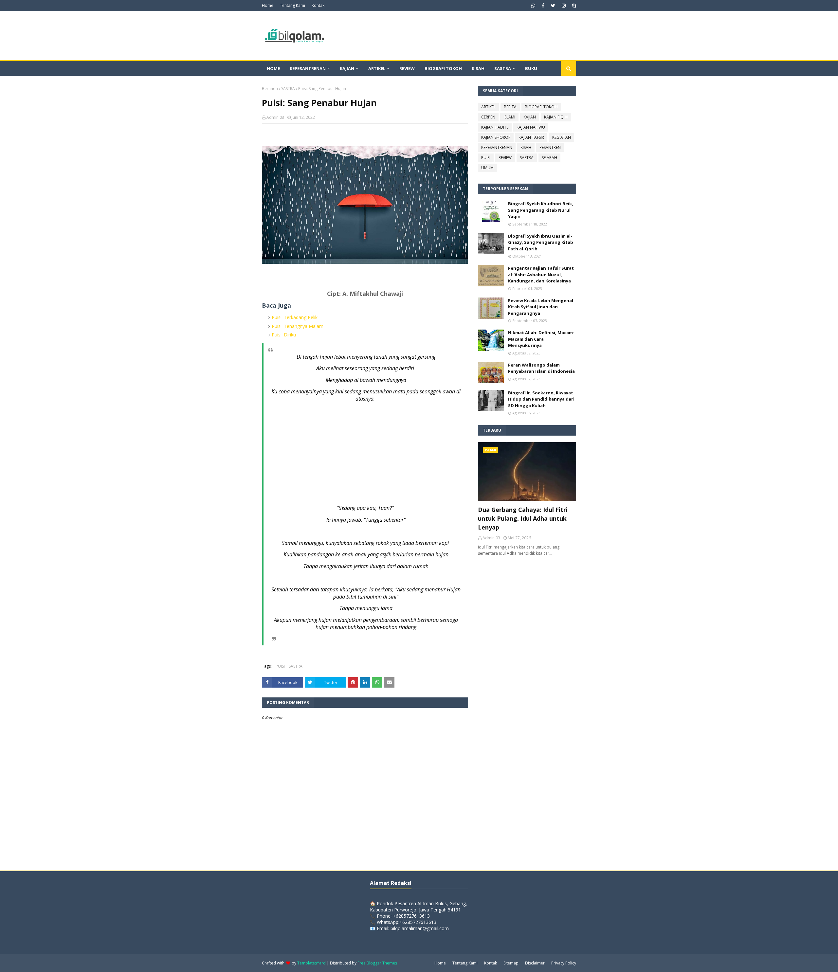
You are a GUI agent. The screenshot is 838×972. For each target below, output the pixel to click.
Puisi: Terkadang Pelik (295, 317)
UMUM (487, 168)
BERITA (510, 107)
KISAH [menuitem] (478, 68)
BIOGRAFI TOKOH (541, 107)
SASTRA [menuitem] (502, 68)
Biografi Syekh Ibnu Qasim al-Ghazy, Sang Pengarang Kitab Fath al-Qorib (540, 242)
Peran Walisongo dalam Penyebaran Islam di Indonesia (541, 368)
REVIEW (505, 157)
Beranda (270, 88)
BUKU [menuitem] (531, 68)
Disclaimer (535, 963)
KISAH (525, 147)
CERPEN (488, 117)
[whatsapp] (533, 5)
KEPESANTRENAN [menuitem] (308, 68)
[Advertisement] (371, 453)
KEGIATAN (561, 137)
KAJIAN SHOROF (495, 137)
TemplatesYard (311, 963)
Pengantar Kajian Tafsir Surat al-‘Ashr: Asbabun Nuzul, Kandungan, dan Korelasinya (541, 274)
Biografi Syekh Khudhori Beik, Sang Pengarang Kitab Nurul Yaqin (540, 210)
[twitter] (553, 5)
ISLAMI (509, 117)
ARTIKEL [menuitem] (376, 68)
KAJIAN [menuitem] (347, 68)
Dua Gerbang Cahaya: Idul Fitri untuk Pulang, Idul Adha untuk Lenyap (523, 518)
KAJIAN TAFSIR (531, 137)
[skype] (573, 5)
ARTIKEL (488, 107)
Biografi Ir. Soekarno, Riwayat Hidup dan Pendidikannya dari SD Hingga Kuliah (541, 399)
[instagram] (563, 5)
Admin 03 (275, 117)
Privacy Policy (563, 963)
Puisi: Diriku (284, 335)
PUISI (280, 666)
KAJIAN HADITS (494, 127)
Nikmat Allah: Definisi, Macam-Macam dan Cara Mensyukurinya (541, 339)
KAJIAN (529, 117)
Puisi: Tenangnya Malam (297, 326)
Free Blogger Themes (377, 963)
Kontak (318, 5)
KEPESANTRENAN (496, 147)
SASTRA (288, 88)
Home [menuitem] (273, 68)
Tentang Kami (292, 5)
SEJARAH (549, 157)
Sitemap (511, 963)
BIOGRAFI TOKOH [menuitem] (443, 68)
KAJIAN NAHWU (531, 127)
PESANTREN (550, 147)
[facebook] (543, 5)
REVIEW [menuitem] (407, 68)
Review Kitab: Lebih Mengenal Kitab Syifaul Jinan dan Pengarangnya (540, 306)
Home (267, 5)
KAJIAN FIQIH (556, 117)
